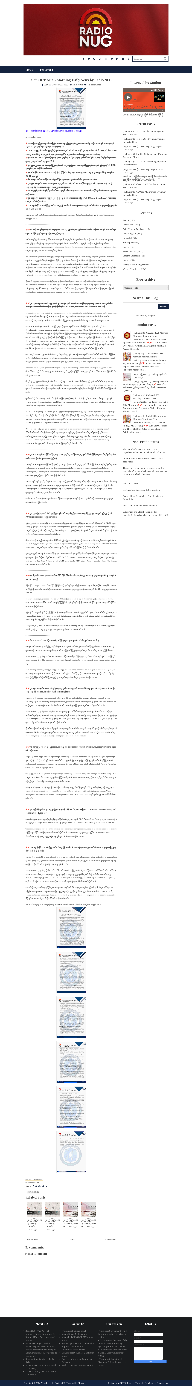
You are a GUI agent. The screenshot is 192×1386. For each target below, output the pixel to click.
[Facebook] (83, 58)
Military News (129, 242)
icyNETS (122, 1383)
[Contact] (122, 58)
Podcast (126, 246)
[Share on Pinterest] (43, 1186)
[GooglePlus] (94, 58)
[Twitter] (89, 58)
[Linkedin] (117, 58)
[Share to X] (33, 1192)
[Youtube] (100, 58)
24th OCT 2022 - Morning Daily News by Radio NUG (71, 80)
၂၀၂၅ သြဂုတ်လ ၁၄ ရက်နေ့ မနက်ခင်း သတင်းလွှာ (88, 1223)
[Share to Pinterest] (38, 1192)
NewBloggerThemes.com (156, 1383)
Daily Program (129, 233)
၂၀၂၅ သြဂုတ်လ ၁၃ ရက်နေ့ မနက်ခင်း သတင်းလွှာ (70, 1223)
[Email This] (28, 1192)
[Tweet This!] (36, 1186)
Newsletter (46, 70)
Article (126, 220)
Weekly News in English (134, 264)
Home (29, 70)
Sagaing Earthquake (132, 255)
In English (127, 238)
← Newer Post (31, 1239)
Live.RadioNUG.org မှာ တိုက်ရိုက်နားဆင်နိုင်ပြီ (143, 114)
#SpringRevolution (32, 1182)
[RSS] (128, 58)
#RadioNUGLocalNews (34, 1179)
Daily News (77, 84)
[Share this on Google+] (40, 1186)
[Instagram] (106, 58)
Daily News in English (133, 229)
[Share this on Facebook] (33, 1186)
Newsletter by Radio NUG (53, 1383)
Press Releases (129, 251)
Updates (126, 260)
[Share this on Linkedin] (46, 1186)
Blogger (151, 315)
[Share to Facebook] (35, 1192)
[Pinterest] (111, 58)
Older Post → (111, 1239)
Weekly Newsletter (132, 269)
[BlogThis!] (30, 1192)
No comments (94, 84)
